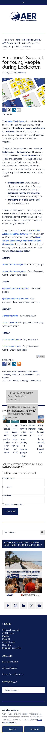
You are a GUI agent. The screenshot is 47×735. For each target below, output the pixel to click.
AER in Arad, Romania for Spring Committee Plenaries (40, 439)
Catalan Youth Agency (16, 121)
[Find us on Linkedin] (14, 364)
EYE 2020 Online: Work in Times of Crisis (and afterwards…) (20, 396)
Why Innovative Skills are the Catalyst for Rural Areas (6, 439)
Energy (25, 381)
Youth (38, 381)
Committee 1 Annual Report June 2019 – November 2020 (15, 439)
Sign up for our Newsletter (13, 674)
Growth (32, 381)
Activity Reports (8, 642)
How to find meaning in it (14, 271)
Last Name (6, 495)
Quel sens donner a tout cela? (15, 288)
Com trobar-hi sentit (11, 339)
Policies (5, 378)
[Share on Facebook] (4, 110)
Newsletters (7, 645)
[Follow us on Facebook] (4, 364)
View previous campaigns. (13, 504)
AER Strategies (8, 633)
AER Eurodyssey (19, 372)
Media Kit (6, 639)
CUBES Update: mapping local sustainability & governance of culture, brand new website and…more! (22, 412)
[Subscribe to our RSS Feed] (19, 364)
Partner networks (32, 375)
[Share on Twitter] (9, 110)
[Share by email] (19, 110)
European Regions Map (12, 648)
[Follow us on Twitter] (9, 364)
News (21, 375)
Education (17, 381)
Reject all (12, 729)
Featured (15, 375)
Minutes (5, 636)
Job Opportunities (9, 668)
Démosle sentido (10, 316)
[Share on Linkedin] (14, 110)
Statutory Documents (11, 630)
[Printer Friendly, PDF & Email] (40, 356)
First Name (6, 487)
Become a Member (10, 662)
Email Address (8, 478)
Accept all (34, 729)
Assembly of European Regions (23, 16)
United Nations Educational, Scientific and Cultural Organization (21, 240)
